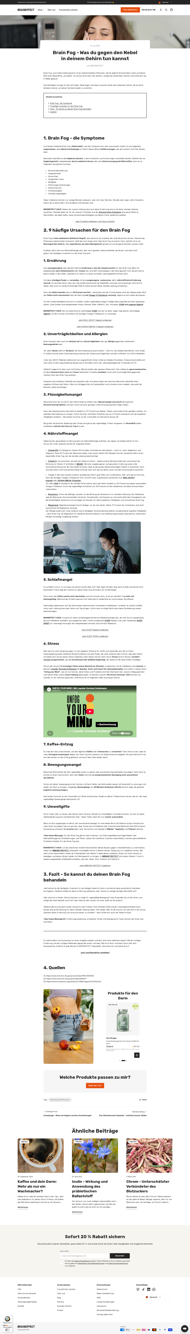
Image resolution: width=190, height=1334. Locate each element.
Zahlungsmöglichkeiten (27, 1302)
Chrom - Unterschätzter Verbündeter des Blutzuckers (147, 1186)
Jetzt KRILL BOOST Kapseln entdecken (95, 320)
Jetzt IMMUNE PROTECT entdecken (95, 865)
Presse (60, 1310)
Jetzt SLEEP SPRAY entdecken (95, 636)
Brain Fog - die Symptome (61, 103)
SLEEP (107, 620)
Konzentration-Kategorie (110, 212)
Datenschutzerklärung (82, 1261)
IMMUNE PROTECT (60, 850)
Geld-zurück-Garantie (27, 1293)
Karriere (60, 1302)
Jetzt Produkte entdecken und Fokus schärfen (95, 221)
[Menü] (11, 1316)
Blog (59, 1298)
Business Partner (64, 1306)
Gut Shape (111, 1038)
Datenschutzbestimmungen (118, 1263)
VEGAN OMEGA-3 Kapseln (68, 480)
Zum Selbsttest (130, 10)
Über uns (61, 1293)
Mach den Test (95, 1085)
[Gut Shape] (123, 1018)
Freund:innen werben (66, 1289)
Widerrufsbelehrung (105, 1293)
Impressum (101, 1306)
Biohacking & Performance (60, 1100)
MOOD (80, 464)
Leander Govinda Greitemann (64, 669)
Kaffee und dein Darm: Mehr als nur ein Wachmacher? (37, 1186)
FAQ (19, 1289)
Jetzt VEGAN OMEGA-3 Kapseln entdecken (95, 326)
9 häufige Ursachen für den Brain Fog (66, 106)
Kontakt (21, 1306)
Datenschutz (102, 1289)
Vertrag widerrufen (105, 1314)
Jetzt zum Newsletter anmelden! (95, 952)
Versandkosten (24, 1298)
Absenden (119, 1256)
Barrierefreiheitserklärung (107, 1310)
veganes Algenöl (135, 304)
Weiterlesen (23, 1207)
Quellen (53, 112)
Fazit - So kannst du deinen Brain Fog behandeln (70, 109)
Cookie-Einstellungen (105, 1302)
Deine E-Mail (64, 1251)
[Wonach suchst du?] (166, 10)
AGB (98, 1298)
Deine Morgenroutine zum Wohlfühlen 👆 (100, 2)
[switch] (7, 1329)
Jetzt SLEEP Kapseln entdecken (95, 630)
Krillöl (121, 304)
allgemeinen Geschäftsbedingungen (91, 1263)
